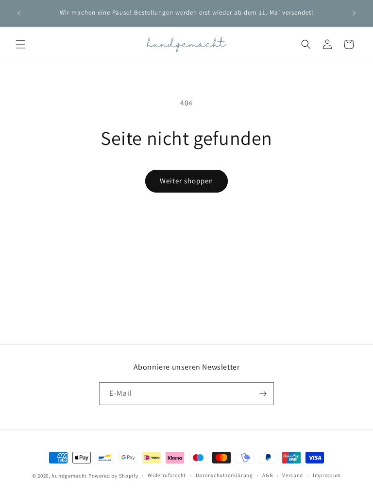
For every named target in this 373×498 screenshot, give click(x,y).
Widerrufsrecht (167, 475)
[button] (20, 44)
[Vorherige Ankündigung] (19, 13)
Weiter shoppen (186, 180)
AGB (267, 475)
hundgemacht (69, 475)
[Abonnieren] (262, 393)
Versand (292, 475)
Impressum (327, 475)
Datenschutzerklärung (224, 475)
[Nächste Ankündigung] (354, 13)
